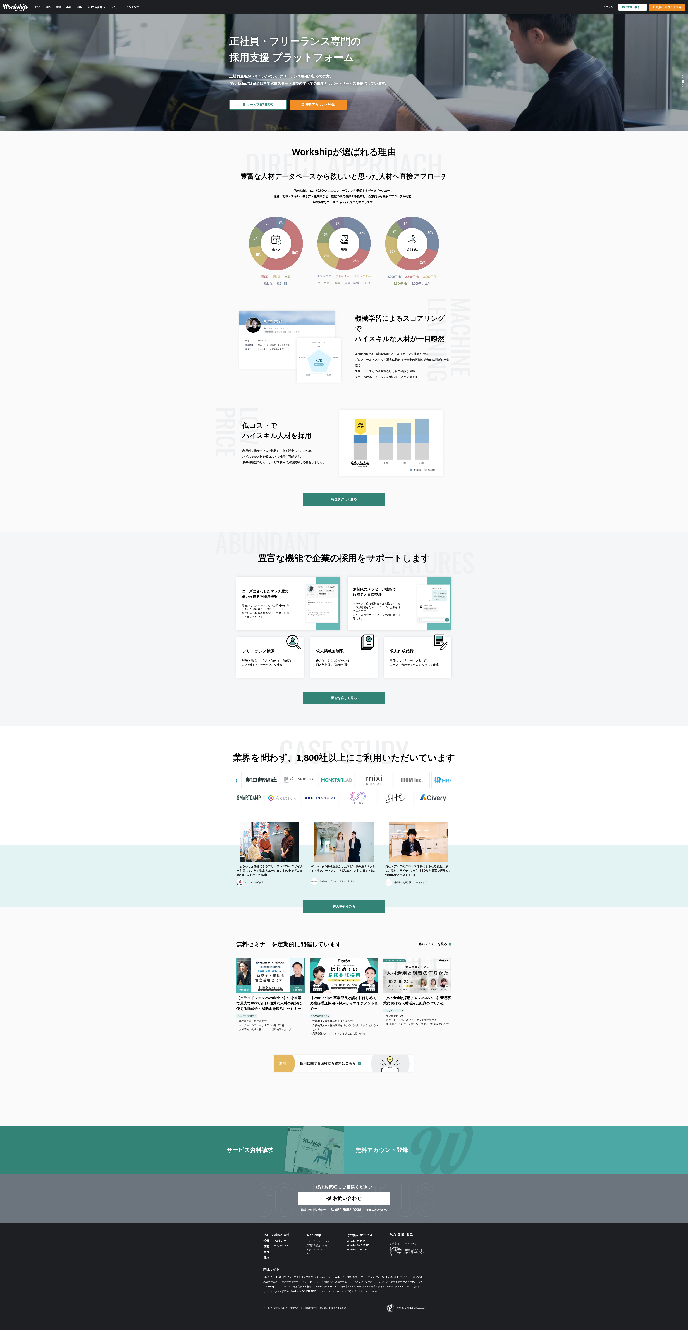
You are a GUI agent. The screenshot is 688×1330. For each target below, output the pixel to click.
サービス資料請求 (260, 104)
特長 (266, 1240)
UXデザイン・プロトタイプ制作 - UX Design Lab (304, 1277)
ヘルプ (309, 1254)
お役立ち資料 (280, 1234)
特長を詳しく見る (344, 499)
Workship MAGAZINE (358, 1245)
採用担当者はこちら (316, 1245)
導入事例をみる (344, 906)
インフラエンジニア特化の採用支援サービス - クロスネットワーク (337, 1281)
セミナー (280, 1240)
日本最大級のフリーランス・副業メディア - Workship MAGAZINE (375, 1286)
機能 (266, 1246)
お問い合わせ (634, 7)
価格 (266, 1257)
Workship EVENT (356, 1241)
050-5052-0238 (348, 1210)
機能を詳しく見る (344, 698)
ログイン (608, 7)
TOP (266, 1234)
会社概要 (267, 1308)
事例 (266, 1252)
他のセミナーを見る (432, 944)
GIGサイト (269, 1277)
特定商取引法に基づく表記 (333, 1308)
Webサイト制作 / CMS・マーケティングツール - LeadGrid (365, 1277)
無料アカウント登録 (669, 7)
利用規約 (294, 1308)
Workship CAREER (357, 1249)
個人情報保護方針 (309, 1308)
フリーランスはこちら (318, 1241)
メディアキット (314, 1249)
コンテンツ (281, 1246)
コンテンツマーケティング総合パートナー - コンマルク (350, 1291)
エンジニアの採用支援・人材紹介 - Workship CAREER (307, 1286)
